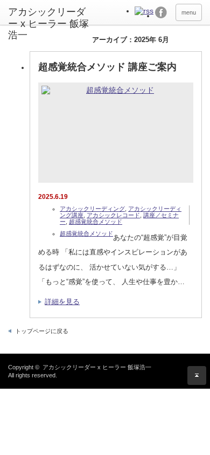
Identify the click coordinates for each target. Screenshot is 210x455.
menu (188, 12)
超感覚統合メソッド (95, 221)
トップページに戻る (41, 331)
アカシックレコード (113, 215)
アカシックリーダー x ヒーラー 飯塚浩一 (48, 23)
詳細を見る (62, 302)
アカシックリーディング (92, 208)
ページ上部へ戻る (196, 375)
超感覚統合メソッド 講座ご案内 (107, 66)
